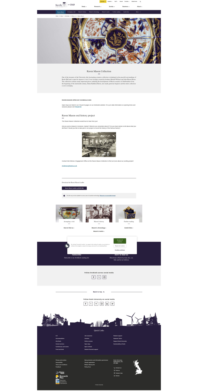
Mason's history (82, 12)
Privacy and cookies (61, 360)
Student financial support (91, 349)
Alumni (121, 1)
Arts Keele (58, 341)
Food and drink (60, 349)
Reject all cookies (120, 245)
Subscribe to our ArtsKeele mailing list (76, 258)
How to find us (68, 228)
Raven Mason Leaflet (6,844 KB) (74, 188)
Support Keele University (120, 341)
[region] (102, 245)
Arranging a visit (71, 12)
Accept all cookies (120, 240)
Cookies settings (120, 250)
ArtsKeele (67, 16)
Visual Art (78, 107)
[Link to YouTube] (96, 304)
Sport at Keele (88, 346)
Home (57, 16)
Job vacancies (88, 335)
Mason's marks (106, 12)
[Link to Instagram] (104, 277)
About (61, 16)
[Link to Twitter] (99, 277)
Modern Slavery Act (90, 364)
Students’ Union (117, 338)
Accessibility (59, 362)
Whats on (73, 16)
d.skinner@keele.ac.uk (69, 166)
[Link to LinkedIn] (107, 304)
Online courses (89, 341)
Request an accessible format (107, 195)
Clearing (102, 1)
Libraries (87, 338)
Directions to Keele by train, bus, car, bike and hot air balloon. (121, 259)
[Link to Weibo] (112, 304)
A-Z (57, 335)
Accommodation (60, 338)
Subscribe (76, 254)
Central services (60, 344)
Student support (117, 335)
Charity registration (90, 362)
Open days (87, 344)
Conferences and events (62, 346)
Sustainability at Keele (119, 344)
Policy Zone (88, 367)
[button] (140, 1)
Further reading (116, 12)
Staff (116, 1)
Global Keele (134, 1)
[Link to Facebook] (93, 277)
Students (110, 1)
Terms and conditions (61, 364)
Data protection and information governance (96, 360)
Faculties (127, 1)
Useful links (126, 12)
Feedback (58, 367)
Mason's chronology (94, 12)
